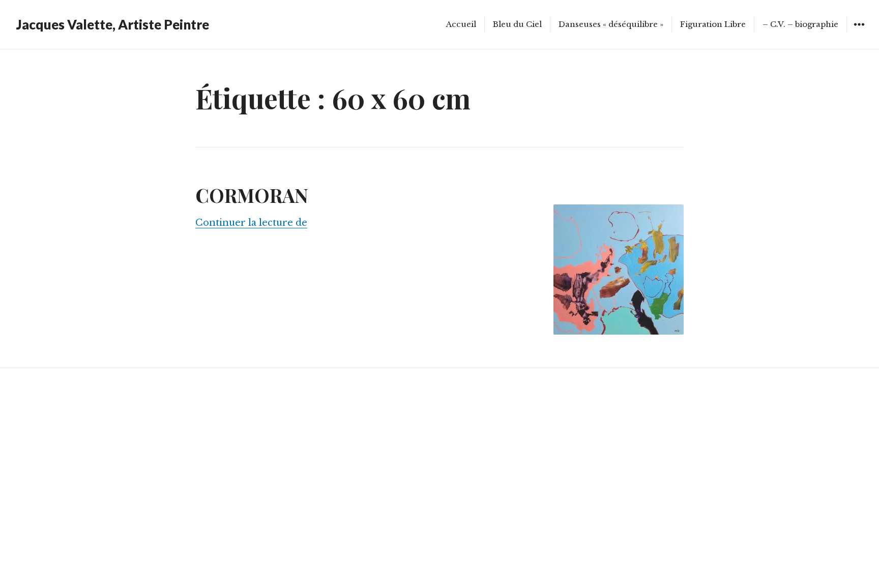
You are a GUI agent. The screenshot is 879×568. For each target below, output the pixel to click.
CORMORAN (251, 195)
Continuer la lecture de (251, 222)
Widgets (859, 32)
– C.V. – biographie (800, 24)
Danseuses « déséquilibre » (611, 24)
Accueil (461, 24)
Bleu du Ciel (517, 24)
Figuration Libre (713, 24)
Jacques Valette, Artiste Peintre (112, 24)
